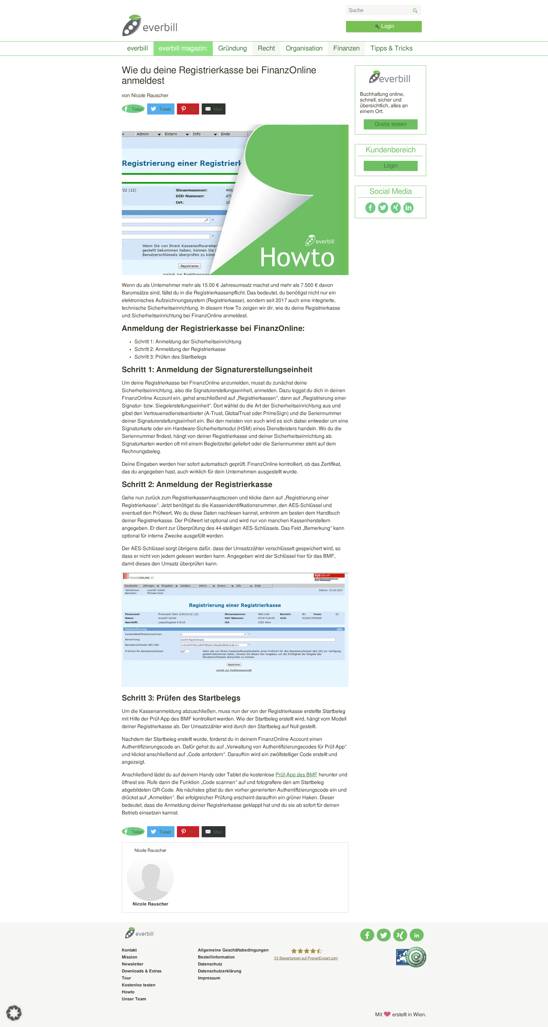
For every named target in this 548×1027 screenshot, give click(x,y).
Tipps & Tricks (391, 48)
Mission (129, 957)
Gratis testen (391, 124)
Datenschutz (210, 964)
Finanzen (346, 48)
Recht (266, 48)
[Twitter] (383, 207)
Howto (128, 992)
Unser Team (134, 999)
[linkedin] (408, 207)
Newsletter (132, 964)
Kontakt (129, 950)
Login (387, 26)
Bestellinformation (216, 957)
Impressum (209, 978)
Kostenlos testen (138, 985)
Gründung (232, 48)
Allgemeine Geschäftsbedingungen (233, 950)
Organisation (304, 48)
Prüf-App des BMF (296, 774)
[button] (14, 1013)
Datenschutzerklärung (219, 971)
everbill (137, 48)
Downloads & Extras (141, 971)
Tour (126, 978)
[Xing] (396, 207)
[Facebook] (370, 207)
